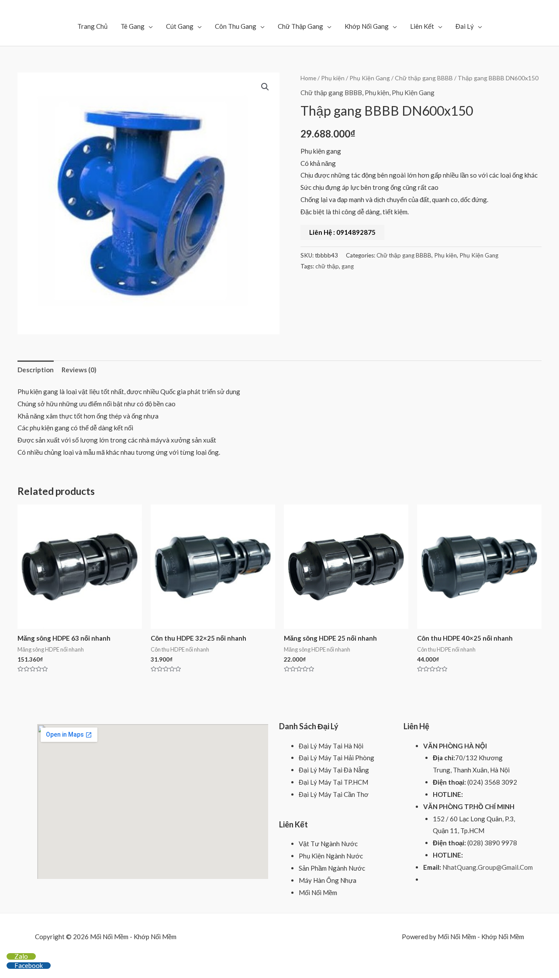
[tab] (35, 369)
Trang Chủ (92, 26)
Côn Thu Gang (235, 26)
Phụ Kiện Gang (369, 78)
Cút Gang (179, 26)
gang (348, 266)
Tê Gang (133, 26)
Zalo (21, 956)
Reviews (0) (79, 370)
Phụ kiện (333, 78)
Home (308, 78)
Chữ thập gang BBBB (424, 78)
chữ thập (327, 266)
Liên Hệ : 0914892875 (342, 232)
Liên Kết (422, 26)
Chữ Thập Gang (300, 26)
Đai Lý (464, 26)
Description (35, 370)
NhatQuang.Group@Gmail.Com (487, 867)
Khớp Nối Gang (367, 26)
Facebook (28, 965)
